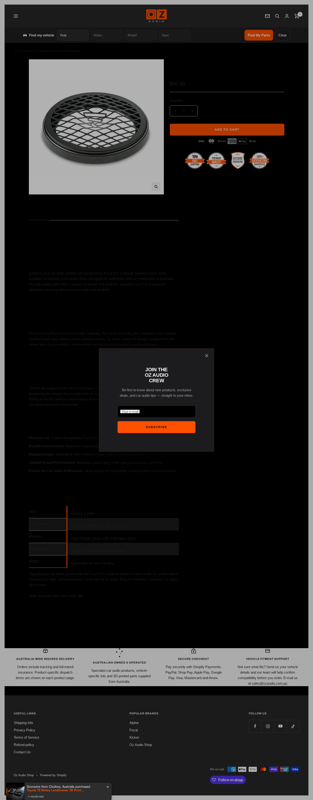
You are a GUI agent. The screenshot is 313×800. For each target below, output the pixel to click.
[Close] (206, 355)
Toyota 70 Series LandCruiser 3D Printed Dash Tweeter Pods (55, 782)
